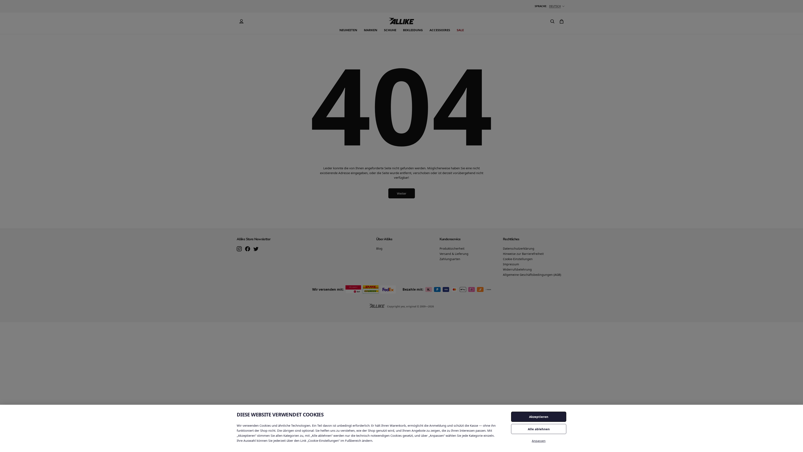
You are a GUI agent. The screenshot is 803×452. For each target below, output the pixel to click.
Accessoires (440, 30)
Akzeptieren (538, 417)
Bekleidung (413, 30)
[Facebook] (247, 249)
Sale (460, 30)
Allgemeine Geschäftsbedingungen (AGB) (532, 275)
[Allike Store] (401, 23)
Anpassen (539, 441)
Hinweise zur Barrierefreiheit (523, 254)
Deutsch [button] (555, 6)
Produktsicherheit (452, 248)
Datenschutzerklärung (518, 248)
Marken (370, 30)
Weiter (401, 193)
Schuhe (390, 30)
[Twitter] (255, 249)
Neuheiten (348, 30)
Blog (379, 248)
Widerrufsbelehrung (517, 269)
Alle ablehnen (539, 429)
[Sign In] (241, 21)
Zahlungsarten (450, 259)
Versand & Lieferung (454, 254)
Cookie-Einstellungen (518, 259)
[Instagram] (239, 249)
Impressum (511, 264)
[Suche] (552, 21)
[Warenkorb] (561, 21)
